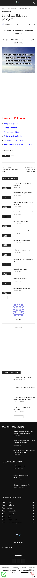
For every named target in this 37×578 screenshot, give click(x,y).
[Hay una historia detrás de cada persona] (7, 204)
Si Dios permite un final (21, 221)
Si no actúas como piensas (22, 288)
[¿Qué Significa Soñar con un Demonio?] (7, 410)
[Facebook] (14, 561)
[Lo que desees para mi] (7, 271)
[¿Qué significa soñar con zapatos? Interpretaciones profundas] (7, 400)
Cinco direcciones (11, 128)
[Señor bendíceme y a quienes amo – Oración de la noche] (7, 452)
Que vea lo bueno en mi (14, 140)
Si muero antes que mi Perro (22, 485)
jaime (12, 155)
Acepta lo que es (11, 123)
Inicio (3, 8)
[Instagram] (23, 561)
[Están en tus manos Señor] (7, 243)
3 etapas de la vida (19, 466)
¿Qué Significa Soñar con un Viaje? (24, 387)
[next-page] (6, 297)
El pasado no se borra (20, 278)
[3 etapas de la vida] (7, 468)
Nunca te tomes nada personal (23, 212)
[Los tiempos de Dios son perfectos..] (7, 478)
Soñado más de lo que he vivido (18, 144)
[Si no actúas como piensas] (7, 290)
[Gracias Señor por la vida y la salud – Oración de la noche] (7, 443)
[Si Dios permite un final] (7, 223)
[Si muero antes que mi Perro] (7, 487)
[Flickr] (18, 561)
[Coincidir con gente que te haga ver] (7, 262)
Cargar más (18, 417)
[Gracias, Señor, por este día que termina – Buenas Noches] (7, 433)
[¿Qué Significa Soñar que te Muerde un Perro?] (7, 380)
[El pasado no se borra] (7, 281)
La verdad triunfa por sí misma (23, 193)
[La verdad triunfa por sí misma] (7, 195)
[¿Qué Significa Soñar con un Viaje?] (7, 390)
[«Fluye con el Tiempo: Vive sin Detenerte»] (7, 185)
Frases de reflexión (12, 8)
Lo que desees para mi (21, 269)
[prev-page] (3, 297)
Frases (8, 24)
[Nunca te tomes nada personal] (7, 214)
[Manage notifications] (32, 573)
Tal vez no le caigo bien (14, 136)
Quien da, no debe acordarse (22, 250)
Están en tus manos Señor (22, 240)
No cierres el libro (11, 132)
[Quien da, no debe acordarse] (7, 252)
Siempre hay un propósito (22, 231)
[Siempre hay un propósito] (7, 233)
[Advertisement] (18, 94)
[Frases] (3, 24)
